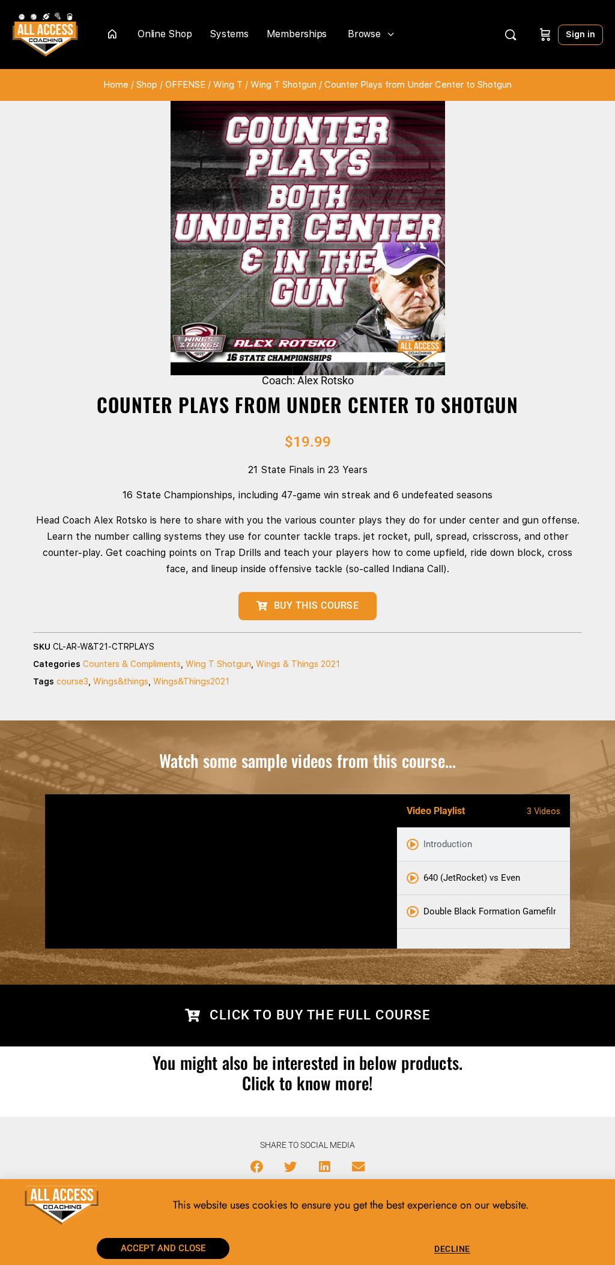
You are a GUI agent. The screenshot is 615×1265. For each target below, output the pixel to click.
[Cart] (545, 34)
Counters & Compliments (132, 664)
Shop (146, 84)
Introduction (447, 844)
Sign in (580, 34)
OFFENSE (185, 84)
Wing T (228, 84)
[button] (257, 1166)
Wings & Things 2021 (298, 664)
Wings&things (120, 681)
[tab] (483, 845)
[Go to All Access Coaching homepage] (45, 33)
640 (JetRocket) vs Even (471, 877)
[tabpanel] (221, 871)
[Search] (510, 35)
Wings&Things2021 (191, 681)
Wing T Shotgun (283, 84)
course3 (72, 681)
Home (116, 84)
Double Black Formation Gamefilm (489, 911)
